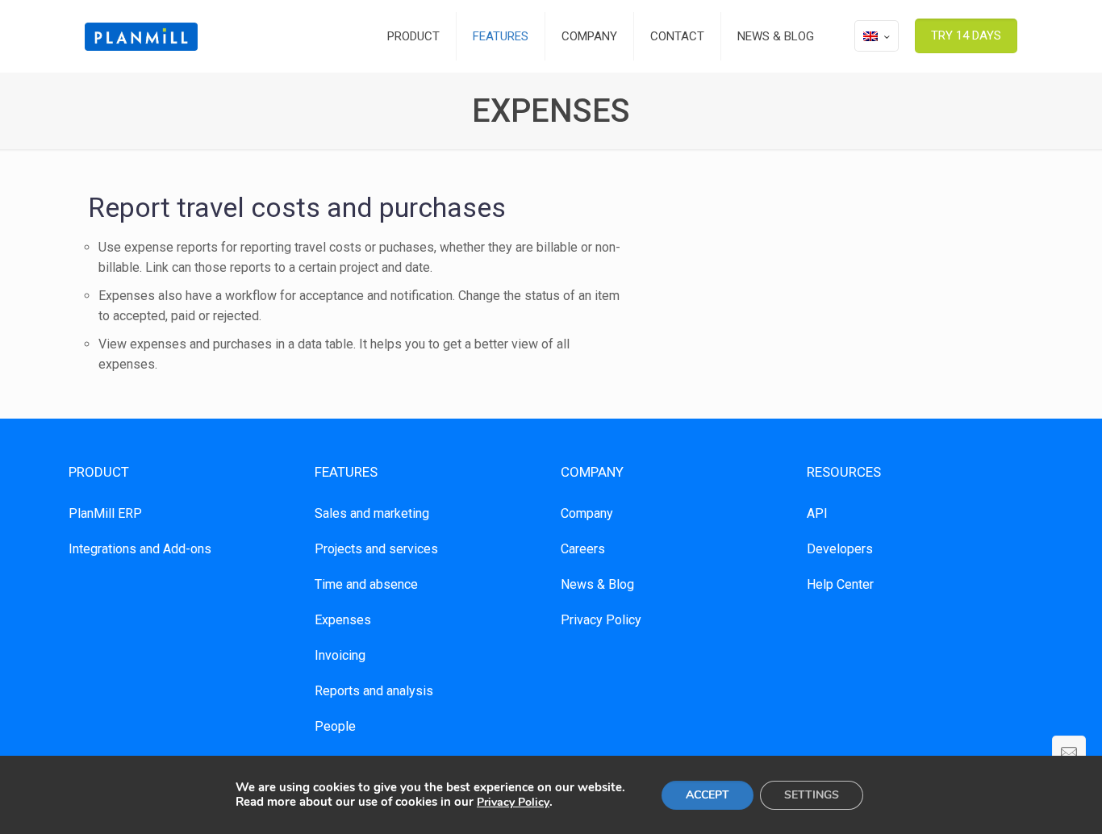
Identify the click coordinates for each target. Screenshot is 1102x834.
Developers (840, 549)
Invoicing (340, 655)
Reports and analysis (374, 690)
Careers (583, 549)
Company (587, 513)
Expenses (343, 620)
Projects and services (376, 549)
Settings (811, 795)
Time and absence (366, 584)
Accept (707, 795)
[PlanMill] (141, 36)
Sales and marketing (372, 513)
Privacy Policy (601, 620)
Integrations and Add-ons (140, 549)
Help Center (840, 584)
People (335, 726)
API (817, 513)
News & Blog (597, 584)
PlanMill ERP (105, 513)
